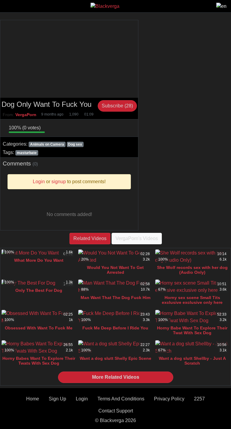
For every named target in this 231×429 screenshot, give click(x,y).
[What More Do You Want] (39, 253)
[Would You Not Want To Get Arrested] (115, 256)
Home (32, 398)
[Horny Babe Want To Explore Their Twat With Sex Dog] (192, 317)
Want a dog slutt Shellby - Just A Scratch (192, 361)
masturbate (27, 153)
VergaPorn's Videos (137, 238)
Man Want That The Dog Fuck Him (115, 297)
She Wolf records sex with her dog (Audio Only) (192, 270)
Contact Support (115, 410)
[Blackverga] (105, 5)
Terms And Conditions (120, 398)
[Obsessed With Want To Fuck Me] (39, 317)
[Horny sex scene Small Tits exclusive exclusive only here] (192, 286)
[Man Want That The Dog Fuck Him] (115, 286)
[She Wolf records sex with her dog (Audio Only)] (192, 256)
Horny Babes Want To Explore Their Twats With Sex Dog (38, 361)
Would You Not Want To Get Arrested (115, 270)
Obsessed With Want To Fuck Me (38, 328)
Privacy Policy (169, 398)
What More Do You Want (38, 260)
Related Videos (89, 238)
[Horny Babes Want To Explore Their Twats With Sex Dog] (39, 347)
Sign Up (57, 398)
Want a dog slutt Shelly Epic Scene (115, 358)
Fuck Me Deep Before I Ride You (115, 328)
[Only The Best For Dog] (39, 283)
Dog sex (75, 144)
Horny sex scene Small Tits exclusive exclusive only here (192, 300)
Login (82, 398)
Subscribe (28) (117, 105)
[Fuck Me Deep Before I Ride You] (115, 317)
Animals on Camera (47, 144)
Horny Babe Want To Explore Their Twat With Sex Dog (192, 330)
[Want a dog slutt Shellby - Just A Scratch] (192, 347)
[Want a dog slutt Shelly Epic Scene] (115, 347)
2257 (199, 398)
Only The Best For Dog (38, 290)
